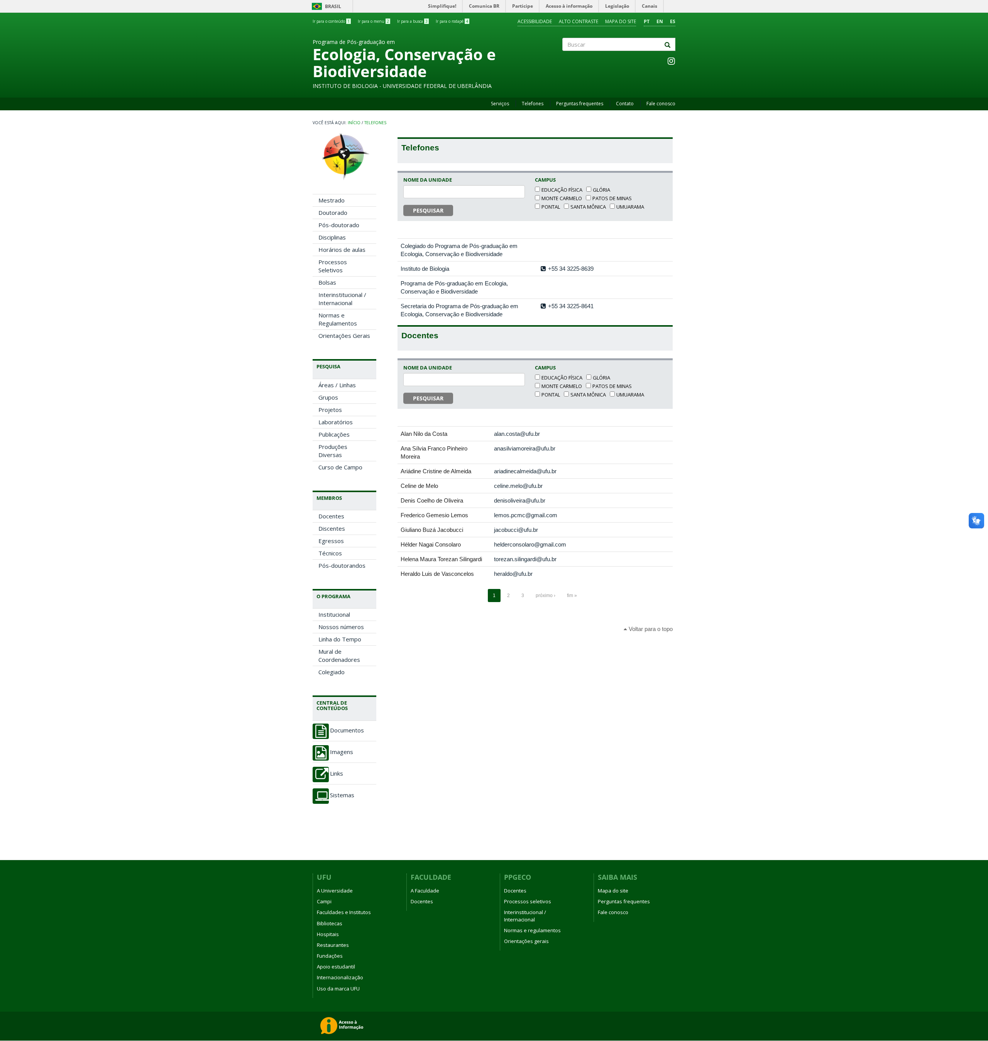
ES (672, 21)
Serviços (500, 103)
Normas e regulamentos (532, 930)
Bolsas (327, 282)
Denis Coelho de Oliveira (432, 500)
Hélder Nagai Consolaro (431, 544)
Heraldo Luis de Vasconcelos (437, 573)
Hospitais (328, 934)
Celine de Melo (419, 486)
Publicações (334, 434)
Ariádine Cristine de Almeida (436, 471)
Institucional (334, 614)
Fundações (330, 955)
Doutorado (332, 212)
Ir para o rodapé (452, 21)
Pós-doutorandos (341, 565)
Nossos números (341, 627)
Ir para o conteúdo (331, 21)
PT (647, 21)
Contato (625, 103)
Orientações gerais (526, 941)
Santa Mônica (588, 206)
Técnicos (330, 553)
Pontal (550, 206)
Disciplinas (332, 237)
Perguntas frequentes (579, 103)
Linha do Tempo (339, 639)
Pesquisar (428, 210)
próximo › (545, 595)
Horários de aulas (341, 249)
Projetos (330, 409)
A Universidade (335, 890)
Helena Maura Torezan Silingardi (441, 559)
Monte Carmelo (561, 198)
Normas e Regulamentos (337, 319)
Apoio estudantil (336, 966)
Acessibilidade (535, 21)
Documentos (347, 730)
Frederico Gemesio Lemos (434, 515)
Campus (545, 179)
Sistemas (342, 795)
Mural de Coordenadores (339, 655)
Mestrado (331, 200)
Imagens (341, 752)
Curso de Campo (340, 467)
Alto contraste (578, 21)
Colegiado (331, 672)
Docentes (331, 516)
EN (659, 21)
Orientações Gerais (344, 335)
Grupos (328, 397)
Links (336, 773)
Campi (324, 901)
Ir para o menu (373, 21)
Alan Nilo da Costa (424, 433)
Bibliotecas (329, 923)
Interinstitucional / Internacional (342, 299)
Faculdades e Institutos (344, 912)
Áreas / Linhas (337, 385)
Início (354, 122)
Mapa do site (620, 21)
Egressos (331, 541)
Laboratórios (335, 422)
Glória (601, 189)
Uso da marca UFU (338, 988)
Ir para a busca (412, 21)
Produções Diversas (332, 451)
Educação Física (561, 189)
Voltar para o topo (650, 629)
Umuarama (630, 206)
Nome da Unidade (427, 179)
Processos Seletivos (332, 266)
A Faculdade (425, 890)
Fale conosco (660, 103)
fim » (572, 595)
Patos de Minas (612, 198)
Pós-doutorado (338, 225)
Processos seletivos (527, 901)
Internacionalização (340, 977)
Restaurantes (333, 944)
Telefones (532, 103)
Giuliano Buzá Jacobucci (432, 529)
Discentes (331, 528)
